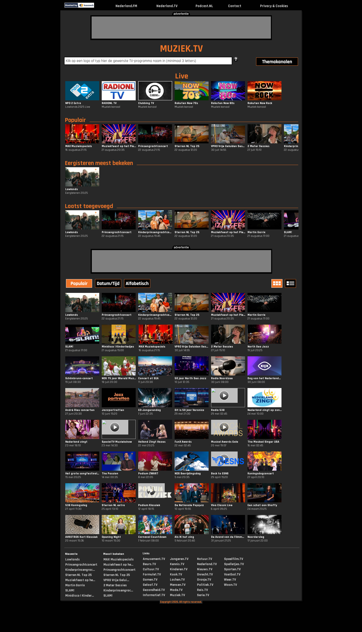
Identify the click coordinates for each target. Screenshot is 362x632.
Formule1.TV (152, 574)
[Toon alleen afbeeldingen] (277, 283)
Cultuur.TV (151, 569)
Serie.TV (203, 595)
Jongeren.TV (179, 559)
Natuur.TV (204, 559)
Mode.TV (176, 590)
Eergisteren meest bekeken (99, 163)
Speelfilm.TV (233, 559)
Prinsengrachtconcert (81, 564)
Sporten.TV (232, 569)
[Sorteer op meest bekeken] (79, 284)
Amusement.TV (154, 559)
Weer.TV (230, 579)
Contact (234, 6)
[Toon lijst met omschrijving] (291, 283)
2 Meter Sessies (115, 585)
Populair (75, 120)
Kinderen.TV (178, 569)
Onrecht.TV (205, 574)
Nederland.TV (167, 6)
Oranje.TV (204, 579)
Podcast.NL (204, 6)
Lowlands (72, 559)
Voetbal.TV (232, 574)
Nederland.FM (126, 6)
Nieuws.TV (204, 569)
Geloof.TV (150, 585)
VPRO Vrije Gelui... (116, 580)
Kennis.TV (177, 564)
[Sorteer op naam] (137, 284)
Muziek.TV (177, 595)
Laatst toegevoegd (89, 206)
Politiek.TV (205, 585)
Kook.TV (176, 574)
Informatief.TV (154, 595)
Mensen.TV (177, 585)
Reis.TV (202, 590)
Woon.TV (230, 585)
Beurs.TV (149, 564)
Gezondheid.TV (154, 590)
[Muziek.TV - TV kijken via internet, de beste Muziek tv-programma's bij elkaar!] (98, 6)
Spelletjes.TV (234, 564)
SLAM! (69, 590)
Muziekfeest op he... (80, 580)
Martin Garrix (75, 585)
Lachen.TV (177, 579)
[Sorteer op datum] (108, 284)
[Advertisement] (181, 27)
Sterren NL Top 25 (78, 575)
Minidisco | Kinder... (79, 595)
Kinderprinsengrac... (80, 570)
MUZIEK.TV (181, 49)
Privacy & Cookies (274, 6)
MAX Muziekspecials (118, 559)
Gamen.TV (150, 579)
